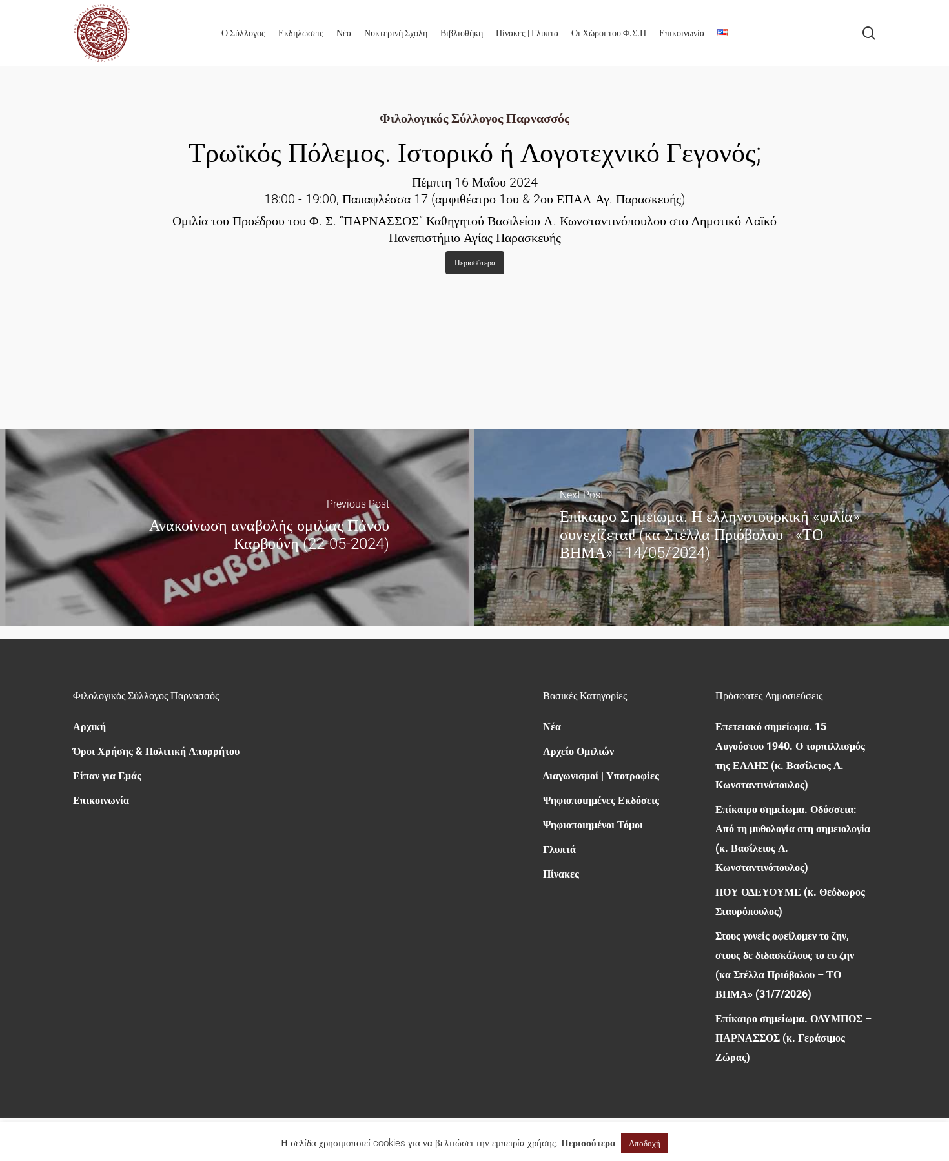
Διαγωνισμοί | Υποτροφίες (601, 776)
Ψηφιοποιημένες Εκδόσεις (601, 800)
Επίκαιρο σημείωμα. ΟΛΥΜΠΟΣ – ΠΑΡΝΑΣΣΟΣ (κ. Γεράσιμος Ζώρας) (793, 1037)
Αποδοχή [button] (644, 1143)
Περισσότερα (588, 1143)
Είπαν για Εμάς (107, 776)
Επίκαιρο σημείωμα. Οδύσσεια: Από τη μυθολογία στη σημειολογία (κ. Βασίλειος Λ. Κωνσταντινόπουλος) (792, 838)
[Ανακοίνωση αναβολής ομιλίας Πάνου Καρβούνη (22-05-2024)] (237, 527)
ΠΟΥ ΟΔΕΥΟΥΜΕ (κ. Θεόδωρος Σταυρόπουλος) (790, 902)
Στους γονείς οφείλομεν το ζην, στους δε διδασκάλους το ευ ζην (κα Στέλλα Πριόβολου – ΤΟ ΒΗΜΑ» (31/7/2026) (784, 965)
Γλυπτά (559, 849)
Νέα (552, 727)
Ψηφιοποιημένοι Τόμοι (593, 825)
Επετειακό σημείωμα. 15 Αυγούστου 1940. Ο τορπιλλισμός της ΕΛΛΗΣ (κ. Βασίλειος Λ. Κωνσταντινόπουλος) (790, 756)
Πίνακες (561, 874)
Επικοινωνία (101, 800)
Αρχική (89, 727)
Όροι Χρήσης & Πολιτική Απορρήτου (156, 751)
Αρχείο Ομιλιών (578, 751)
